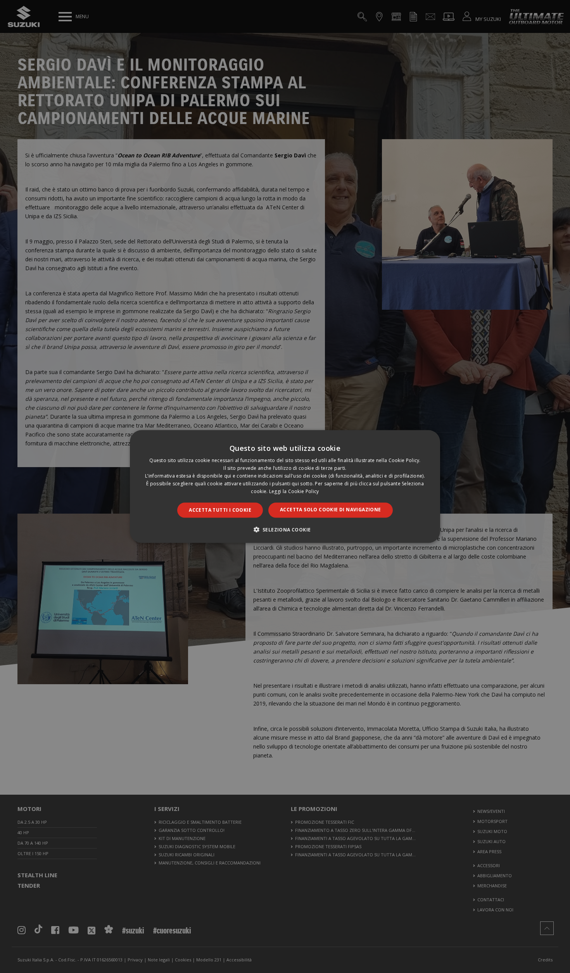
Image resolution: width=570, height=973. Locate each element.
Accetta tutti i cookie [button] (220, 510)
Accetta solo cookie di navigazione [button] (330, 509)
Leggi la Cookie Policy (294, 491)
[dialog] (285, 486)
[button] (285, 529)
